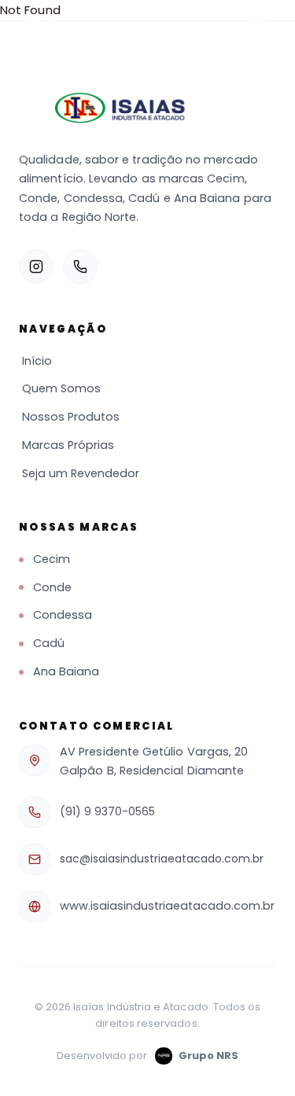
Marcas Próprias (68, 445)
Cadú (49, 643)
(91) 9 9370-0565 (107, 811)
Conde (52, 587)
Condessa (62, 615)
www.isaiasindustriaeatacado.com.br (167, 906)
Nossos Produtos (71, 417)
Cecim (51, 559)
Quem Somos (61, 388)
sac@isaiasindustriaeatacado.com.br (162, 858)
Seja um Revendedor (80, 473)
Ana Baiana (66, 671)
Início (37, 361)
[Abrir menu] (259, 28)
